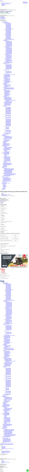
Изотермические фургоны (8, 84)
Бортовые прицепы (7, 351)
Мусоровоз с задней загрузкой (8, 408)
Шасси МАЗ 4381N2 (8, 107)
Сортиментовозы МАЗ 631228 (8, 136)
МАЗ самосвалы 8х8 (7, 61)
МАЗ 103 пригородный (7, 420)
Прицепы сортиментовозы (8, 94)
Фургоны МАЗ (5, 344)
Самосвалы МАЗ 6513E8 (9, 49)
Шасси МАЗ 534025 (8, 108)
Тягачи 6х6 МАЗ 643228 (9, 299)
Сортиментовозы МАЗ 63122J (8, 398)
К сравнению (2, 203)
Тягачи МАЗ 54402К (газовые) (9, 289)
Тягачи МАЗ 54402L (8, 25)
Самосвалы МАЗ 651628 (9, 59)
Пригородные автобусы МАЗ (6, 157)
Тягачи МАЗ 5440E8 (8, 287)
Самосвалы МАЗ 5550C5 (9, 46)
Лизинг (4, 187)
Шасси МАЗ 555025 (8, 112)
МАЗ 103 (6, 155)
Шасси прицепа (6, 93)
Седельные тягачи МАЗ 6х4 (8, 29)
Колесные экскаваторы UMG (6, 178)
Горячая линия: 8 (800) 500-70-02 (6, 452)
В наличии (3, 442)
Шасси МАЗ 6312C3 (8, 120)
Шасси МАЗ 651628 (8, 130)
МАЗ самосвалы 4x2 (7, 40)
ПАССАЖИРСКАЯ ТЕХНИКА (5, 413)
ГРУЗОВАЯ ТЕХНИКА (5, 282)
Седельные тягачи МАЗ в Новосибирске (9, 39)
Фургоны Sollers (5, 428)
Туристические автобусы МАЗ (6, 423)
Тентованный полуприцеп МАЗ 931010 (11, 100)
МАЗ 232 (6, 161)
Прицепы (4, 89)
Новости (4, 184)
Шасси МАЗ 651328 (8, 124)
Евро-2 (4, 134)
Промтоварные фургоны (7, 85)
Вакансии (4, 185)
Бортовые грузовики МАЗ (6, 63)
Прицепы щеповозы (7, 356)
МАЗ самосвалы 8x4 (7, 319)
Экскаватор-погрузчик (6, 144)
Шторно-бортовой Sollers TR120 (8, 171)
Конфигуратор (2, 466)
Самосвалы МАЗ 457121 (9, 304)
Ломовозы (4, 142)
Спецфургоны (6, 346)
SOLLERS (3, 167)
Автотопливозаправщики (6, 143)
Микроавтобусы (5, 166)
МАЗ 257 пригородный (7, 158)
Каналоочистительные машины (7, 149)
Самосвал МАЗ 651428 (8, 58)
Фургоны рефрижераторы (8, 86)
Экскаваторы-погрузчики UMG (7, 440)
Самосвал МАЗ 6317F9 (8, 56)
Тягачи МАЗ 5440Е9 (8, 27)
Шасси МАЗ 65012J (8, 125)
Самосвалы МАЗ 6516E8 (9, 60)
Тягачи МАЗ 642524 (8, 35)
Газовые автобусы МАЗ (7, 156)
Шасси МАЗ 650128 (8, 121)
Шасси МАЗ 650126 (8, 381)
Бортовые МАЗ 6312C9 (9, 72)
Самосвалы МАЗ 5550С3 (9, 41)
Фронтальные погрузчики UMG (7, 179)
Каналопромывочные (7, 151)
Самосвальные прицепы (7, 92)
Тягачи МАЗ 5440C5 (8, 24)
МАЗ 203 (6, 154)
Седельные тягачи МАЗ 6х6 (8, 34)
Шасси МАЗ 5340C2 (8, 109)
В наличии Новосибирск (8, 133)
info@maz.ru (3, 4)
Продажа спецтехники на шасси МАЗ (6, 194)
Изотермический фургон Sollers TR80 (9, 87)
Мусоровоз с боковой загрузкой (8, 147)
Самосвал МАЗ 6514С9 (9, 55)
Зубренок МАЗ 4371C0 (7, 339)
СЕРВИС (3, 181)
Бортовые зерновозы (7, 82)
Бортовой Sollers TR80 (7, 336)
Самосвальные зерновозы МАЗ (8, 81)
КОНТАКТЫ (3, 189)
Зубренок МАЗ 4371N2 (7, 79)
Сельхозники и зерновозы (6, 341)
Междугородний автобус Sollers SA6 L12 (9, 435)
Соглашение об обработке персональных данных (8, 448)
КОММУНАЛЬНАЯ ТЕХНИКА (6, 145)
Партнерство (4, 188)
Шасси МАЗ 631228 (8, 123)
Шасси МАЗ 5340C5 (8, 371)
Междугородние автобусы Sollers (7, 433)
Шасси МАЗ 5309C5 (8, 376)
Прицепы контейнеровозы (8, 91)
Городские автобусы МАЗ (6, 153)
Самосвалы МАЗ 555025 (9, 42)
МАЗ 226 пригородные (7, 160)
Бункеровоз (6, 146)
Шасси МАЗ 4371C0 (8, 113)
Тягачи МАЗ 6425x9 (8, 38)
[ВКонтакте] (0, 281)
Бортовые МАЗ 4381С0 (9, 67)
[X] (3, 281)
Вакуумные (6, 150)
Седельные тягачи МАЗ (6, 22)
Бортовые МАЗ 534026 (8, 68)
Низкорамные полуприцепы (8, 98)
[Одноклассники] (1, 281)
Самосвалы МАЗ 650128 (9, 53)
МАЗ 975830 (7, 361)
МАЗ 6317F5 (7, 388)
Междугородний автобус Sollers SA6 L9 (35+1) (10, 173)
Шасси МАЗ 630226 (8, 386)
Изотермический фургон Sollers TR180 (9, 430)
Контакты (1, 0)
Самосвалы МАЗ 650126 (9, 314)
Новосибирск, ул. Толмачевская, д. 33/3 (6, 451)
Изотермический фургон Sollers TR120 (9, 88)
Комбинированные (7, 152)
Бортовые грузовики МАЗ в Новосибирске (10, 74)
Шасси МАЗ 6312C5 (8, 119)
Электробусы (4, 165)
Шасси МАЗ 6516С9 (8, 131)
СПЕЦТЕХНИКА (4, 135)
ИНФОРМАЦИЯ (4, 183)
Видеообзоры (4, 186)
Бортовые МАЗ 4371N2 (9, 66)
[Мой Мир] (2, 281)
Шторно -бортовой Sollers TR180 (8, 172)
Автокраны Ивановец (7, 140)
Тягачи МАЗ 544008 (8, 26)
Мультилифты (5, 403)
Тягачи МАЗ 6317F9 (8, 297)
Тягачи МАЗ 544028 (8, 284)
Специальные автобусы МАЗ (6, 425)
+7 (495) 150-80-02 (25, 2)
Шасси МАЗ (4, 366)
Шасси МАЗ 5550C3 (8, 111)
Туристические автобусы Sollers (7, 175)
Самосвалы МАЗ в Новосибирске (9, 62)
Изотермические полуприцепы (8, 102)
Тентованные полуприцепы (8, 99)
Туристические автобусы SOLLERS (7, 163)
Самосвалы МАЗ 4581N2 (9, 43)
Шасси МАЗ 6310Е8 (8, 378)
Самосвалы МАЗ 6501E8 (9, 48)
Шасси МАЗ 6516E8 (8, 391)
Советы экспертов (4, 447)
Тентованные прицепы (7, 90)
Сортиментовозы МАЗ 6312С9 (8, 137)
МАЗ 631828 (7, 127)
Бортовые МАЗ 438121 (8, 65)
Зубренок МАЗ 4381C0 (7, 78)
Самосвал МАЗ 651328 (8, 309)
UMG (2, 176)
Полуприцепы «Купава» (7, 103)
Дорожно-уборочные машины (6, 148)
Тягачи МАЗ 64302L (8, 31)
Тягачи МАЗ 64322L (8, 36)
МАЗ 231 (6, 162)
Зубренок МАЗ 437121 (7, 80)
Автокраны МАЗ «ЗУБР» (8, 139)
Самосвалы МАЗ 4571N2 (9, 45)
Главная (3, 193)
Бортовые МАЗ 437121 (8, 64)
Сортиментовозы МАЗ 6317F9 (8, 138)
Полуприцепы (5, 96)
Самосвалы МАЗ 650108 (9, 50)
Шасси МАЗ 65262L (8, 393)
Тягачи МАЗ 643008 (8, 30)
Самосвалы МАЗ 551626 (9, 47)
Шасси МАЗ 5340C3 (8, 110)
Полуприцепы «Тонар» (7, 104)
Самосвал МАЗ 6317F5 (8, 57)
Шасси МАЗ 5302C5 (8, 115)
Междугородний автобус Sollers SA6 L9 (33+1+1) (10, 174)
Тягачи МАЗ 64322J (8, 37)
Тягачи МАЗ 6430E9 (8, 292)
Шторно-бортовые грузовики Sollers (7, 170)
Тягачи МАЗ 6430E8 (8, 32)
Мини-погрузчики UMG (6, 180)
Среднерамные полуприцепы (8, 97)
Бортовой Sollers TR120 (7, 76)
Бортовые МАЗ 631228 (8, 71)
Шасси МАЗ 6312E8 (8, 383)
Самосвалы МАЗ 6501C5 (9, 52)
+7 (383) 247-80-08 (2, 18)
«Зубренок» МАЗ (5, 77)
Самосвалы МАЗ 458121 (9, 44)
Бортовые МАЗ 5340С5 (9, 329)
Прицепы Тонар (6, 95)
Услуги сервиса (5, 182)
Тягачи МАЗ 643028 (8, 294)
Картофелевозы (5, 83)
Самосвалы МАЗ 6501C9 (9, 51)
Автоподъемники (5, 141)
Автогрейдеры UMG (5, 177)
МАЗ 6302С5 (7, 128)
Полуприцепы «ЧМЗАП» (8, 105)
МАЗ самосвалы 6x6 (7, 54)
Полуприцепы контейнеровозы (8, 101)
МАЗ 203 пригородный (7, 418)
